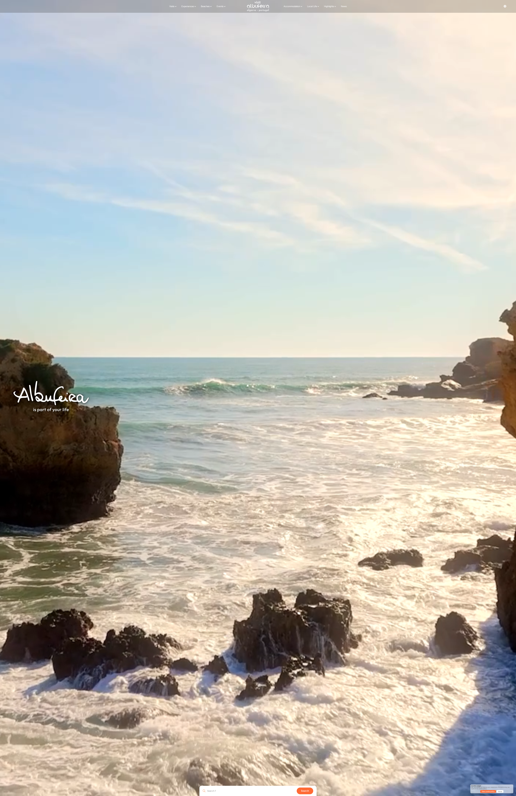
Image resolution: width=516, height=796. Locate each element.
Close (500, 791)
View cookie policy (488, 791)
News (344, 6)
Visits (171, 6)
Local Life (312, 6)
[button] (505, 6)
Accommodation (292, 6)
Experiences (187, 6)
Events (220, 6)
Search (305, 791)
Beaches (205, 6)
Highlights (329, 6)
